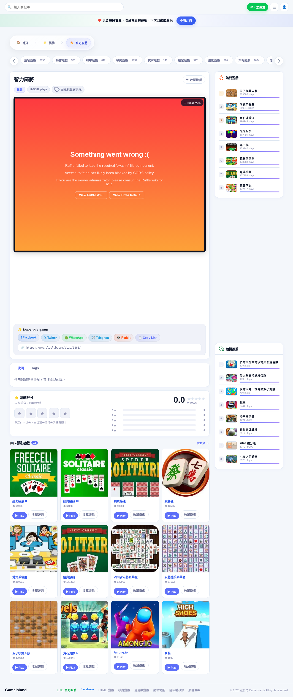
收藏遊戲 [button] (196, 80)
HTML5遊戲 (106, 690)
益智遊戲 (34, 60)
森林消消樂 (247, 158)
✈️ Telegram (100, 337)
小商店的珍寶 (249, 457)
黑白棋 (244, 145)
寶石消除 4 (70, 653)
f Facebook (28, 337)
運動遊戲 (218, 60)
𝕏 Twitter (50, 337)
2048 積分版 (248, 443)
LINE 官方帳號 (66, 690)
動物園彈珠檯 (249, 430)
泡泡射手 (246, 131)
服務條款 (194, 690)
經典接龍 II (19, 501)
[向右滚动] (279, 61)
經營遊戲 (188, 60)
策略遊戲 (249, 60)
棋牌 (19, 90)
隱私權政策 (176, 690)
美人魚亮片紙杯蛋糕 (253, 375)
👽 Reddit (123, 337)
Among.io (121, 652)
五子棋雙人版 (21, 653)
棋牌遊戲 (157, 60)
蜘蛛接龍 (120, 501)
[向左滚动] (14, 61)
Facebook (87, 689)
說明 (21, 368)
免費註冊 (186, 20)
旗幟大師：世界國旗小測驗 (257, 389)
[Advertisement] (110, 288)
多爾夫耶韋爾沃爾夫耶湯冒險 (259, 362)
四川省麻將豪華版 (126, 577)
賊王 (243, 403)
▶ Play (19, 515)
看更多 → (203, 443)
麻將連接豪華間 (175, 577)
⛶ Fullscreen (192, 103)
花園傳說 (246, 185)
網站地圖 (159, 690)
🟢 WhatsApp (74, 337)
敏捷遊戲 (126, 60)
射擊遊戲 (96, 60)
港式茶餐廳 (19, 577)
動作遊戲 (65, 60)
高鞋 (168, 653)
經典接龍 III (71, 501)
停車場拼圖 (247, 416)
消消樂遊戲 (141, 690)
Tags (35, 368)
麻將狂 (169, 501)
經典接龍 (69, 577)
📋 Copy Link (147, 337)
